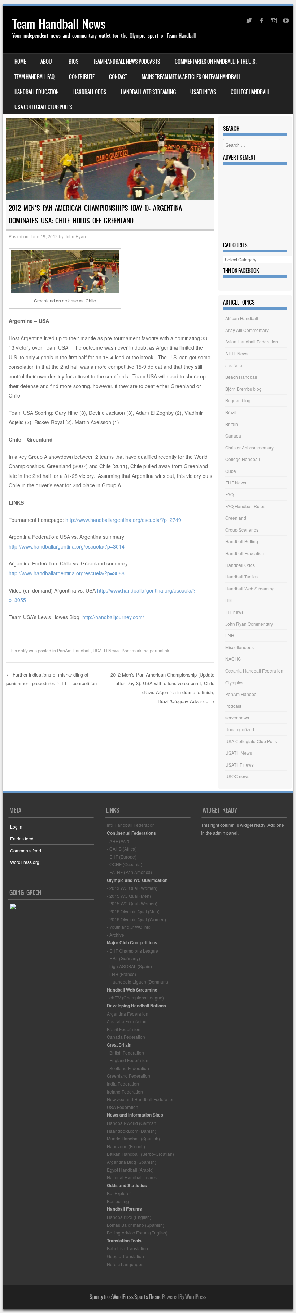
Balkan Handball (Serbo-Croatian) (140, 1154)
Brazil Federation (123, 1029)
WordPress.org (24, 862)
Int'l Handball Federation (131, 825)
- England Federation (127, 1060)
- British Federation (125, 1053)
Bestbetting (118, 1201)
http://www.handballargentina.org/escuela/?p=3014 (67, 546)
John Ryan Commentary (249, 624)
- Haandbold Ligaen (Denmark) (137, 982)
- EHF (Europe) (121, 856)
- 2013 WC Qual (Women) (132, 888)
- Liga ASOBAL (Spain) (129, 966)
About (47, 62)
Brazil (230, 412)
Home (20, 62)
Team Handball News (59, 24)
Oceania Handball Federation (254, 670)
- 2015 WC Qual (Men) (129, 896)
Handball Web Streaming (148, 92)
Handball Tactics (241, 576)
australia (233, 365)
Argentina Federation (127, 1014)
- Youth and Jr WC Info (129, 927)
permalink (159, 650)
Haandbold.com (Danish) (131, 1131)
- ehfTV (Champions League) (135, 997)
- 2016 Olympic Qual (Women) (136, 919)
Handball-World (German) (132, 1123)
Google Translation (125, 1256)
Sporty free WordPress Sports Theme (125, 1297)
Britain (231, 424)
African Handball (241, 318)
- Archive (115, 935)
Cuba (230, 471)
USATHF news (239, 765)
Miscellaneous (239, 647)
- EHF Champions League (132, 951)
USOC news (237, 776)
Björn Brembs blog (243, 389)
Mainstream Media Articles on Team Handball (191, 77)
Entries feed (22, 838)
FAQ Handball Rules (245, 506)
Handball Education (36, 92)
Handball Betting (241, 541)
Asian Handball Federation (251, 341)
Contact (118, 77)
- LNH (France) (121, 974)
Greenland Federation (128, 1076)
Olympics (234, 682)
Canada (233, 436)
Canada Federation (126, 1037)
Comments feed (25, 850)
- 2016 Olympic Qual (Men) (133, 911)
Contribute (82, 77)
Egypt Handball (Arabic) (130, 1170)
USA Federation (122, 1107)
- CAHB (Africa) (122, 849)
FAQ (229, 494)
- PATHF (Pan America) (129, 872)
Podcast (233, 706)
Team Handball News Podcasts (126, 62)
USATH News (203, 92)
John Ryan (75, 236)
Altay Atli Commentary (247, 330)
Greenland (235, 518)
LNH (229, 635)
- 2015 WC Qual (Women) (132, 903)
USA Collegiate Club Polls (43, 107)
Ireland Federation (125, 1091)
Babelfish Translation (127, 1248)
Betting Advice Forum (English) (137, 1232)
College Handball (250, 92)
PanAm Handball (74, 650)
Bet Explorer (119, 1193)
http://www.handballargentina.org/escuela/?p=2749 (123, 519)
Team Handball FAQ (34, 77)
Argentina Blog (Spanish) (131, 1162)
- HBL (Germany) (123, 958)
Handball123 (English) (129, 1217)
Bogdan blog (238, 400)
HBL (229, 600)
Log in (16, 827)
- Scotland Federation (128, 1068)
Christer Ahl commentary (249, 447)
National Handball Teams (132, 1177)
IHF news (234, 612)
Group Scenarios (241, 530)
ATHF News (236, 353)
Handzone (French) (126, 1146)
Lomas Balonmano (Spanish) (135, 1225)
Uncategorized (239, 729)
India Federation (123, 1084)
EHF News (235, 482)
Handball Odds (89, 92)
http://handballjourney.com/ (113, 617)
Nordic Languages (125, 1264)
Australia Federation (127, 1021)
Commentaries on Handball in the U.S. (216, 62)
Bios (74, 62)
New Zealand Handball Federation (141, 1099)
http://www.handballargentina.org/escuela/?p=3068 (67, 573)
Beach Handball (241, 377)
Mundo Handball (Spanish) (133, 1138)
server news (237, 717)
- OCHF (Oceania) (124, 864)
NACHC (233, 659)
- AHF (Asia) (119, 841)
